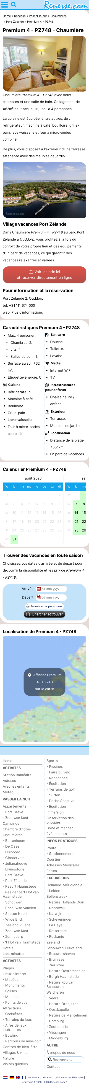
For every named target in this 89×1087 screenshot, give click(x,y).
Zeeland (53, 942)
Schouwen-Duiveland (64, 948)
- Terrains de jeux (17, 1019)
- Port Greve (13, 812)
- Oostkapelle (58, 1009)
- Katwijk (54, 913)
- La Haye (55, 925)
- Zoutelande (57, 1027)
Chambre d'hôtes (17, 829)
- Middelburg (57, 1038)
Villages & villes (15, 1052)
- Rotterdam (57, 931)
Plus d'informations (27, 312)
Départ (28, 597)
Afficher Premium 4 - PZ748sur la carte (47, 682)
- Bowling (10, 1035)
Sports (52, 761)
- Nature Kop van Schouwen (60, 984)
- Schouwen (12, 902)
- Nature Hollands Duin (65, 902)
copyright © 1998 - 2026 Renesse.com (43, 1082)
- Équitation (56, 783)
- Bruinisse (55, 959)
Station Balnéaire (17, 775)
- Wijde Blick (13, 919)
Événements (57, 834)
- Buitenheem (14, 840)
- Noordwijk (56, 908)
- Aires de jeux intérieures (14, 1027)
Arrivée (28, 588)
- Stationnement (60, 853)
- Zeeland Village (17, 925)
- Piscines (55, 766)
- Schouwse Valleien (19, 908)
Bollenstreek (57, 896)
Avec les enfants (16, 786)
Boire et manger (60, 828)
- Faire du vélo (58, 772)
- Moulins (10, 997)
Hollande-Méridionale (64, 885)
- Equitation (56, 806)
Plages (8, 968)
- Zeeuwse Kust (15, 818)
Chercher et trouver (47, 614)
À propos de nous (61, 1052)
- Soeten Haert (15, 913)
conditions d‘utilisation (40, 1077)
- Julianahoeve (15, 863)
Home (7, 761)
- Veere (53, 998)
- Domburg (55, 1021)
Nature (8, 1058)
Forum (52, 871)
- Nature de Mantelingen (67, 1015)
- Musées (10, 979)
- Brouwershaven (61, 953)
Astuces (9, 780)
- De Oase (11, 846)
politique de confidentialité (69, 1077)
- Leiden (53, 891)
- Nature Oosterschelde (66, 971)
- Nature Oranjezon (63, 1004)
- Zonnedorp (13, 936)
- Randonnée (57, 778)
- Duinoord (11, 852)
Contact (53, 1066)
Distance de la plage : (68, 440)
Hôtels (8, 948)
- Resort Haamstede (19, 886)
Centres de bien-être (20, 1047)
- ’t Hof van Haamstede (22, 942)
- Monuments (14, 985)
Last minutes (13, 953)
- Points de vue (15, 1002)
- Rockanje (55, 936)
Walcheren (55, 992)
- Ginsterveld (13, 858)
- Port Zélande (15, 880)
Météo (8, 792)
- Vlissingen (56, 1032)
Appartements (14, 806)
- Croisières (12, 1014)
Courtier (53, 859)
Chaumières (13, 835)
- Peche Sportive (60, 801)
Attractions (12, 1008)
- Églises (10, 991)
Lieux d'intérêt (14, 974)
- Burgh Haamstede (63, 976)
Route (51, 848)
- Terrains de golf (61, 789)
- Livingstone (13, 869)
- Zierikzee (55, 965)
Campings (11, 823)
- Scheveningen (59, 919)
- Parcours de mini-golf (22, 1041)
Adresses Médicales (63, 865)
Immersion (55, 812)
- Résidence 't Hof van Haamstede (21, 894)
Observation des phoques (60, 820)
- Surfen (53, 795)
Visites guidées (15, 1064)
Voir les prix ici (44, 274)
